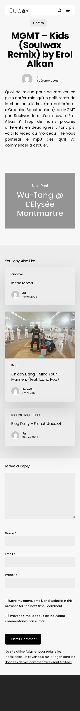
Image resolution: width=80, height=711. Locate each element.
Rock (36, 415)
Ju (37, 77)
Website (11, 575)
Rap (14, 365)
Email (10, 554)
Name (10, 533)
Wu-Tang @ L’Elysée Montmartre (40, 201)
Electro (38, 23)
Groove (17, 274)
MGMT (69, 109)
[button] (68, 10)
